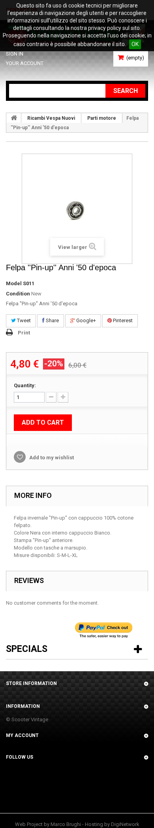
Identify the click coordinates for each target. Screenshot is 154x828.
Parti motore (101, 118)
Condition (18, 294)
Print (24, 333)
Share (52, 320)
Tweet (23, 320)
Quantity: (25, 385)
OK (135, 44)
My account (22, 735)
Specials (26, 649)
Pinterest (122, 320)
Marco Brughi (66, 824)
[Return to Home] (13, 118)
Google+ (85, 320)
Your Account (24, 63)
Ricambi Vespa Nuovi (51, 118)
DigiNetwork (125, 824)
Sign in (14, 54)
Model (14, 283)
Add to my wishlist (51, 457)
